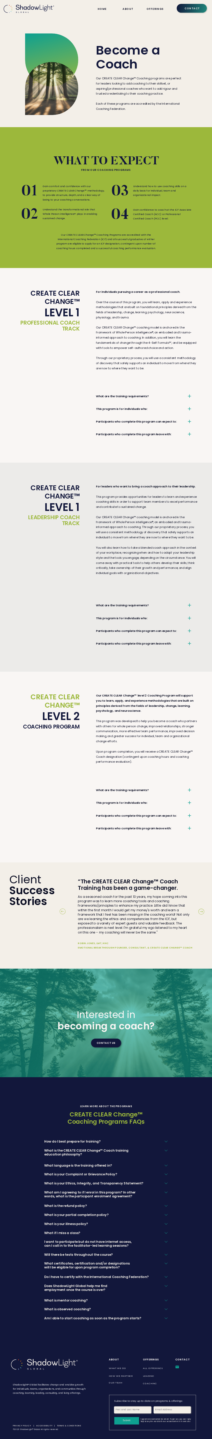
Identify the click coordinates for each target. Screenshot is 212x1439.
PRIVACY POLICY (22, 1425)
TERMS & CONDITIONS (69, 1425)
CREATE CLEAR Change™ (55, 297)
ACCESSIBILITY (44, 1425)
